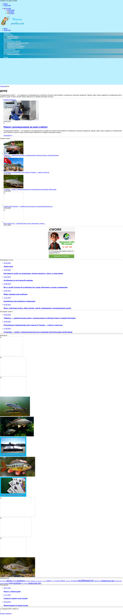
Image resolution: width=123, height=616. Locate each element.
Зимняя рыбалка (12, 36)
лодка (53, 581)
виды (9, 580)
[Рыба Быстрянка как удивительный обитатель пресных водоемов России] (17, 476)
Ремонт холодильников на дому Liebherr (26, 127)
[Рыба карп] (17, 436)
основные (74, 581)
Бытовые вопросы (11, 52)
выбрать (21, 581)
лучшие (57, 581)
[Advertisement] (61, 72)
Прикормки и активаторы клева (17, 43)
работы (6, 583)
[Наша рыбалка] (12, 25)
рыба (11, 583)
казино (33, 581)
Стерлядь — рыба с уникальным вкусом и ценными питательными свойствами (30, 189)
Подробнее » (8, 135)
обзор (62, 581)
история (27, 581)
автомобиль (3, 581)
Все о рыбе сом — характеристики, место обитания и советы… (25, 223)
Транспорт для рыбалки (15, 48)
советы (26, 583)
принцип (2, 583)
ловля (48, 581)
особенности (85, 580)
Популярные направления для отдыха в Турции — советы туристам (26, 172)
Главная (3, 86)
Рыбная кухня (9, 49)
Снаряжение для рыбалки (16, 46)
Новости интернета (13, 54)
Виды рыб (7, 39)
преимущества (107, 581)
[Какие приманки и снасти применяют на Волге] (11, 355)
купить (44, 581)
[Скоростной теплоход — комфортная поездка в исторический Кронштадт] (13, 205)
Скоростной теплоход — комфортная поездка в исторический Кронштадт (28, 206)
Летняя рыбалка (12, 38)
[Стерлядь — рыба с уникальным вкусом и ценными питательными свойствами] (13, 188)
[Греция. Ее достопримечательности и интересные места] (16, 536)
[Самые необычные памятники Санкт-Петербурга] (13, 456)
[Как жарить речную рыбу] (17, 516)
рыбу (22, 583)
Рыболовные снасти (12, 41)
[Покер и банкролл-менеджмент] (13, 496)
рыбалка (17, 583)
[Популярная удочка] (13, 556)
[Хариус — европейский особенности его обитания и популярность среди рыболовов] (17, 576)
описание (67, 581)
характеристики (34, 583)
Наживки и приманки (14, 44)
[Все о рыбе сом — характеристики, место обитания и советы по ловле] (13, 222)
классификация (38, 581)
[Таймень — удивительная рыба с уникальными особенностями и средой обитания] (13, 153)
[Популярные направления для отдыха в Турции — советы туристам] (13, 171)
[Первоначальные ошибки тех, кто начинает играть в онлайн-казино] (13, 395)
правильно (97, 581)
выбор (14, 581)
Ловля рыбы (8, 35)
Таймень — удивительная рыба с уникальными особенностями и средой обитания (31, 155)
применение (118, 581)
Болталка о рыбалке (12, 51)
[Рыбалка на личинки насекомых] (13, 375)
